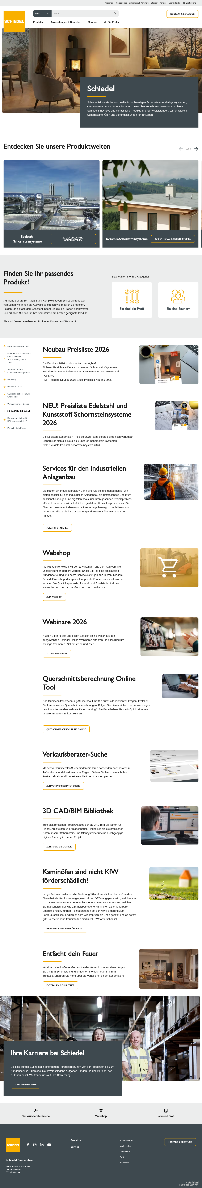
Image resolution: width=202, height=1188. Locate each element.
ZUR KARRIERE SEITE (25, 1084)
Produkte (76, 1140)
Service (75, 1146)
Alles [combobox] (37, 13)
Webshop (109, 3)
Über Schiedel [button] (174, 3)
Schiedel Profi (121, 3)
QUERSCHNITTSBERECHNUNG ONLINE (66, 729)
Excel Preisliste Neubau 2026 (94, 379)
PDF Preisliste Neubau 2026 (59, 379)
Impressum (125, 1162)
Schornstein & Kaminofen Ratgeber (143, 3)
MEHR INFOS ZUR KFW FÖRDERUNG (65, 928)
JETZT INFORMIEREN (57, 528)
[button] (38, 22)
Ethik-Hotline (125, 1146)
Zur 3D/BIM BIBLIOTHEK (59, 847)
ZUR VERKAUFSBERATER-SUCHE (63, 786)
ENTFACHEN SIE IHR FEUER (60, 985)
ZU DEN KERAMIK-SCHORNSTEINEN (173, 239)
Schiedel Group (127, 1140)
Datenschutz (125, 1151)
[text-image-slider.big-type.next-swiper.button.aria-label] (196, 149)
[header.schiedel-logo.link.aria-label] (14, 17)
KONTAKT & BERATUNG (180, 1142)
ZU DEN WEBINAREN (56, 653)
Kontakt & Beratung (182, 14)
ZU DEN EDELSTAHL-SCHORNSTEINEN (73, 239)
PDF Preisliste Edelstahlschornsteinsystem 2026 (71, 445)
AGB (122, 1157)
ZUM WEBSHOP (54, 597)
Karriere (163, 3)
